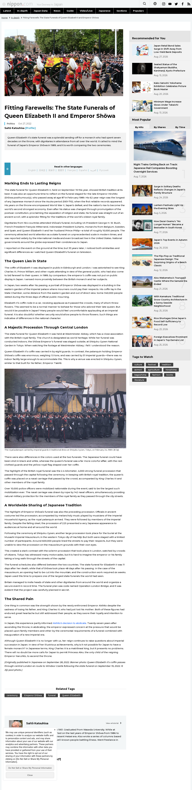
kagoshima (140, 374)
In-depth (22, 10)
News (57, 10)
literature (139, 380)
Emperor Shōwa (33, 695)
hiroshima (171, 369)
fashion (156, 374)
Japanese (104, 10)
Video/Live (86, 10)
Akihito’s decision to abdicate (69, 623)
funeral (52, 695)
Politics (11, 123)
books (169, 374)
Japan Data (41, 10)
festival (152, 364)
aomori (138, 369)
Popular (138, 10)
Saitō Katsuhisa (20, 128)
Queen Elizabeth (71, 695)
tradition (166, 364)
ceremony (12, 695)
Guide (70, 10)
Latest (7, 10)
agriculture (154, 369)
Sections (122, 10)
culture (138, 364)
